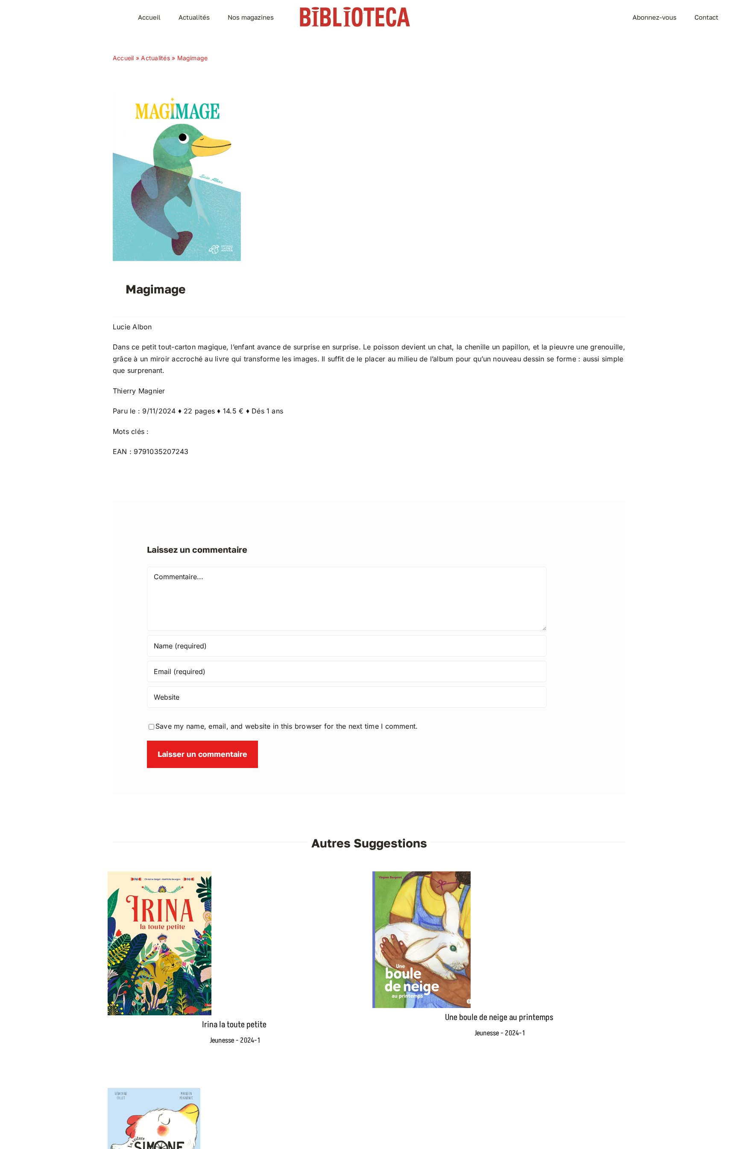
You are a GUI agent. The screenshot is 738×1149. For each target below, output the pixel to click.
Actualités (155, 58)
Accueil (123, 58)
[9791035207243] (177, 94)
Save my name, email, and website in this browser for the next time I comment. (286, 726)
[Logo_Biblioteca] (355, 8)
